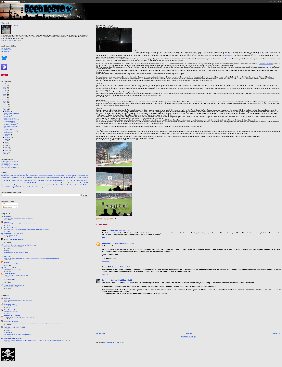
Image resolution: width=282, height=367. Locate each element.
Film (21, 177)
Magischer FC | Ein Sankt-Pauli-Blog (15, 327)
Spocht (69, 185)
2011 (5, 110)
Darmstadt (4, 177)
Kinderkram (57, 180)
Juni (6, 142)
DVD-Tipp (11, 177)
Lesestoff (39, 183)
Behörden (38, 175)
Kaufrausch (45, 180)
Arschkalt (16, 175)
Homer (26, 180)
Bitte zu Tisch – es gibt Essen (12, 305)
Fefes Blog (7, 256)
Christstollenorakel (227, 55)
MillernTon (7, 298)
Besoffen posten (45, 175)
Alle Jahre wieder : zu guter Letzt (12, 269)
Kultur (86, 180)
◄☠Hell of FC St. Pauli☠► (12, 315)
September (8, 137)
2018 (5, 97)
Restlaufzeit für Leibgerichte (11, 113)
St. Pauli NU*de (8, 332)
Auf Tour (26, 175)
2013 (5, 106)
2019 (5, 96)
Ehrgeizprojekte (8, 127)
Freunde (102, 219)
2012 (5, 108)
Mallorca (51, 183)
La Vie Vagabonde (9, 279)
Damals (85, 175)
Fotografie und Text (10, 268)
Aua (20, 175)
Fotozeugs (36, 177)
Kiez (51, 180)
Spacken (49, 185)
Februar (7, 148)
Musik (69, 183)
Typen (14, 187)
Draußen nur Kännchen (11, 228)
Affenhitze (5, 175)
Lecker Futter (29, 182)
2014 (5, 104)
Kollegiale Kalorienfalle (10, 124)
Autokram (32, 175)
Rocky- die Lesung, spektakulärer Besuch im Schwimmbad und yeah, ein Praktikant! (26, 229)
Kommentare (8, 207)
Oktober (7, 135)
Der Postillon (8, 216)
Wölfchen (6, 281)
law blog (6, 250)
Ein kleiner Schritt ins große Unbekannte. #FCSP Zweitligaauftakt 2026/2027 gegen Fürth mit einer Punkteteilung (33, 323)
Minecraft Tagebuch (61, 183)
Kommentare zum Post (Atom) (113, 342)
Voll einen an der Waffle (10, 129)
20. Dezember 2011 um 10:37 (119, 230)
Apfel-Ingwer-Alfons (9, 118)
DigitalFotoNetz (6, 49)
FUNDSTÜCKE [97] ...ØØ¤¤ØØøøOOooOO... (16, 275)
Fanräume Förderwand (266, 64)
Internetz (30, 180)
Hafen (79, 177)
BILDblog (6, 222)
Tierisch (4, 187)
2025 (5, 85)
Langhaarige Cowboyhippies (11, 131)
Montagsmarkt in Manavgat (9, 161)
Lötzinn (45, 183)
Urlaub (18, 187)
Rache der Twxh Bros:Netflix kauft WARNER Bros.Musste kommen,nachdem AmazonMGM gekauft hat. (31, 258)
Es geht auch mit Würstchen (11, 119)
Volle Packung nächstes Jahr (12, 115)
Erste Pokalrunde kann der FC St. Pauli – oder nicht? (18, 300)
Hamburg (5, 180)
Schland (24, 185)
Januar (7, 150)
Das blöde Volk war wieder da (10, 167)
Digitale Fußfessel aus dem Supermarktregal (16, 252)
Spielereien (63, 185)
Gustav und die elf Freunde (11, 286)
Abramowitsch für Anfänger (11, 123)
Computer (71, 175)
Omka (82, 183)
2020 (5, 94)
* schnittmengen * (9, 273)
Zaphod (105, 280)
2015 (5, 103)
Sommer (42, 185)
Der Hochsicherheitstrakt (11, 126)
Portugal (3, 185)
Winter (46, 187)
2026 (5, 83)
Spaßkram (56, 185)
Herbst (21, 180)
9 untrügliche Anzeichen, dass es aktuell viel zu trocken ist (19, 218)
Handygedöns (15, 180)
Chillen (65, 175)
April (6, 145)
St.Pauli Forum (5, 51)
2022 (5, 90)
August (7, 139)
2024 (5, 87)
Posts (6, 204)
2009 (5, 154)
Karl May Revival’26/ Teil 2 (11, 235)
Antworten (105, 237)
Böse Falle (53, 175)
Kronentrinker (107, 243)
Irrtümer (37, 180)
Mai (6, 144)
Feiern (16, 177)
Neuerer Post (100, 333)
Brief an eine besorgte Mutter (11, 263)
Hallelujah (85, 177)
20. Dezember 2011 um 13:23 (123, 243)
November (8, 134)
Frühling (66, 177)
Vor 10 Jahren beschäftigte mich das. (14, 246)
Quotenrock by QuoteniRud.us (13, 338)
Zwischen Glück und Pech (11, 311)
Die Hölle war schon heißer (9, 164)
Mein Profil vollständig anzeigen (11, 40)
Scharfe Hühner (6, 163)
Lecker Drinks (16, 183)
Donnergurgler (5, 48)
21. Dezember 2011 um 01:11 (121, 280)
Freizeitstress (50, 177)
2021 (5, 92)
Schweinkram (31, 185)
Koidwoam (7, 262)
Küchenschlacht (78, 180)
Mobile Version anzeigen (188, 337)
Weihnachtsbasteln (9, 121)
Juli (6, 140)
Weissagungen (113, 219)
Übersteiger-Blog (9, 304)
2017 (5, 99)
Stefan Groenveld (9, 310)
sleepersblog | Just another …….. (14, 285)
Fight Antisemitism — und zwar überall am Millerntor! (18, 334)
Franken (42, 177)
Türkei (9, 187)
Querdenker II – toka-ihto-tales (13, 233)
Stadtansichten (77, 185)
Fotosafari (27, 177)
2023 (5, 89)
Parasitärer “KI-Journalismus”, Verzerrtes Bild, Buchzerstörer (20, 223)
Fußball (107, 219)
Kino (64, 180)
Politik (86, 183)
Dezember (8, 111)
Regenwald (17, 185)
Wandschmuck (8, 132)
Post (8, 185)
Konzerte (69, 180)
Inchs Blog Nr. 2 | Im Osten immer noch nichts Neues (20, 245)
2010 (5, 152)
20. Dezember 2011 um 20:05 (120, 267)
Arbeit (11, 175)
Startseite (189, 333)
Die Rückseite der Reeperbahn (13, 239)
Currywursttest (78, 175)
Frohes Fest (7, 116)
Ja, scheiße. (7, 328)
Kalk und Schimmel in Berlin (11, 241)
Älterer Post (277, 333)
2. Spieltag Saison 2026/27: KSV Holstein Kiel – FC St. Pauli (19, 317)
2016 (5, 101)
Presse (12, 185)
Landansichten (5, 183)
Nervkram (75, 183)
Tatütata (85, 185)
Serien (37, 185)
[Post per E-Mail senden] (115, 218)
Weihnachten (31, 187)
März (6, 147)
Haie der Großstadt (7, 166)
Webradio (24, 187)
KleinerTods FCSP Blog (11, 321)
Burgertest (60, 175)
